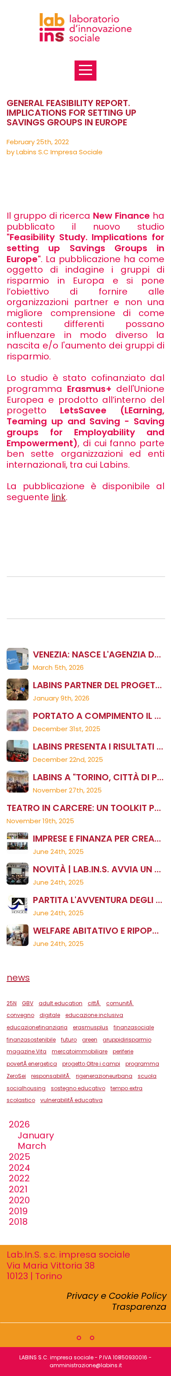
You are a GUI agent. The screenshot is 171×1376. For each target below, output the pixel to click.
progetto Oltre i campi (91, 1063)
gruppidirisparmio (127, 1039)
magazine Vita (26, 1051)
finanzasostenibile (31, 1039)
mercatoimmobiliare (79, 1051)
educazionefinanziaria (37, 1027)
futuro (69, 1039)
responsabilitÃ (51, 1076)
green (89, 1039)
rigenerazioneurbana (104, 1076)
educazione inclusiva (94, 1015)
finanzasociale (134, 1027)
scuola (147, 1076)
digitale (49, 1015)
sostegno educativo (78, 1088)
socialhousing (26, 1088)
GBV (27, 1003)
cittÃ (94, 1003)
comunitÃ (120, 1003)
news (18, 977)
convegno (20, 1015)
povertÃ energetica (32, 1063)
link (58, 497)
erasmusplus (90, 1027)
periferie (123, 1051)
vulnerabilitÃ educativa (71, 1100)
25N (12, 1003)
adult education (60, 1003)
